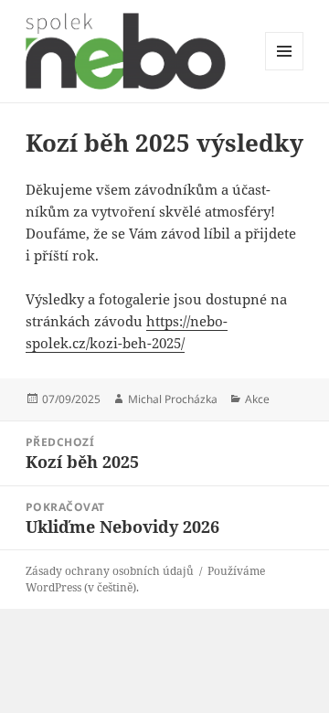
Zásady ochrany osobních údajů (110, 571)
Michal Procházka (173, 399)
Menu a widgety (284, 69)
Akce (257, 399)
